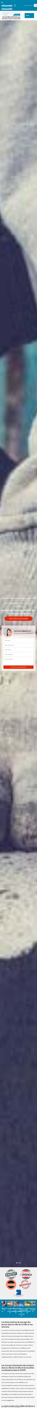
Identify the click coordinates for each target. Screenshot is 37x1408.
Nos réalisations (18, 619)
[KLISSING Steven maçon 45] (11, 15)
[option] (18, 704)
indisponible (6, 5)
